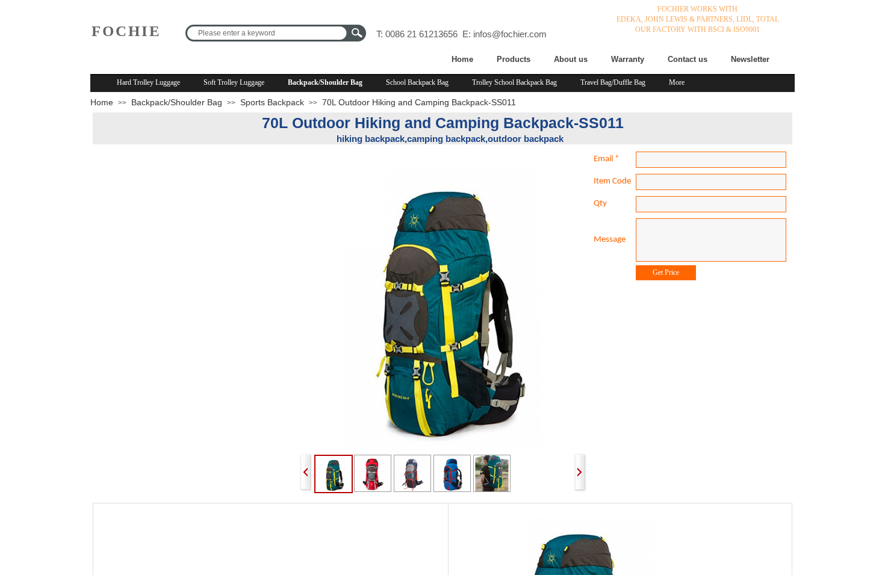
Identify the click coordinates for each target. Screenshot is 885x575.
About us (571, 59)
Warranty (627, 59)
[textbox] (266, 33)
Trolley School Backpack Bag (514, 82)
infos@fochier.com (510, 34)
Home (462, 59)
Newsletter (750, 59)
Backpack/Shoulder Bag (325, 82)
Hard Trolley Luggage (148, 82)
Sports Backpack (272, 102)
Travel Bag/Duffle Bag (612, 82)
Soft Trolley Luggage (233, 82)
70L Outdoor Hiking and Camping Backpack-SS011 (419, 102)
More (677, 82)
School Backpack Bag (417, 82)
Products (513, 59)
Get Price (666, 272)
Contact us (687, 59)
